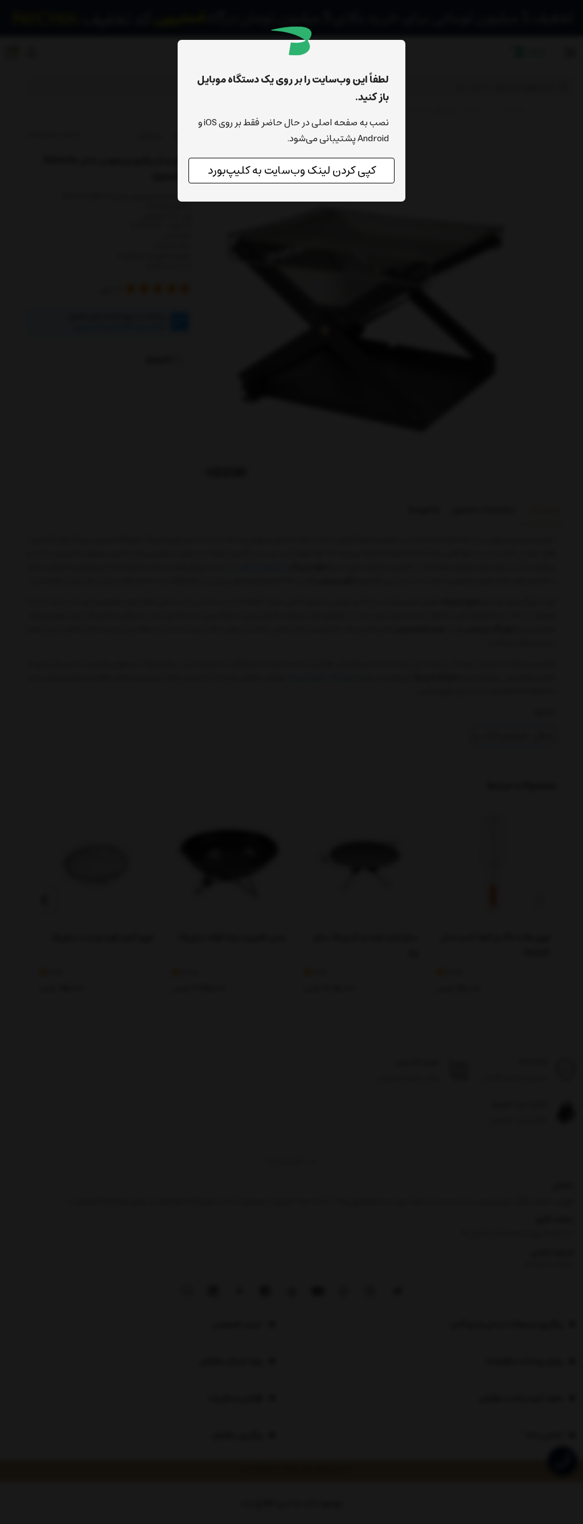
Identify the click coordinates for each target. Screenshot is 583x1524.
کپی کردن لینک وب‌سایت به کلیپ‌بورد (292, 170)
